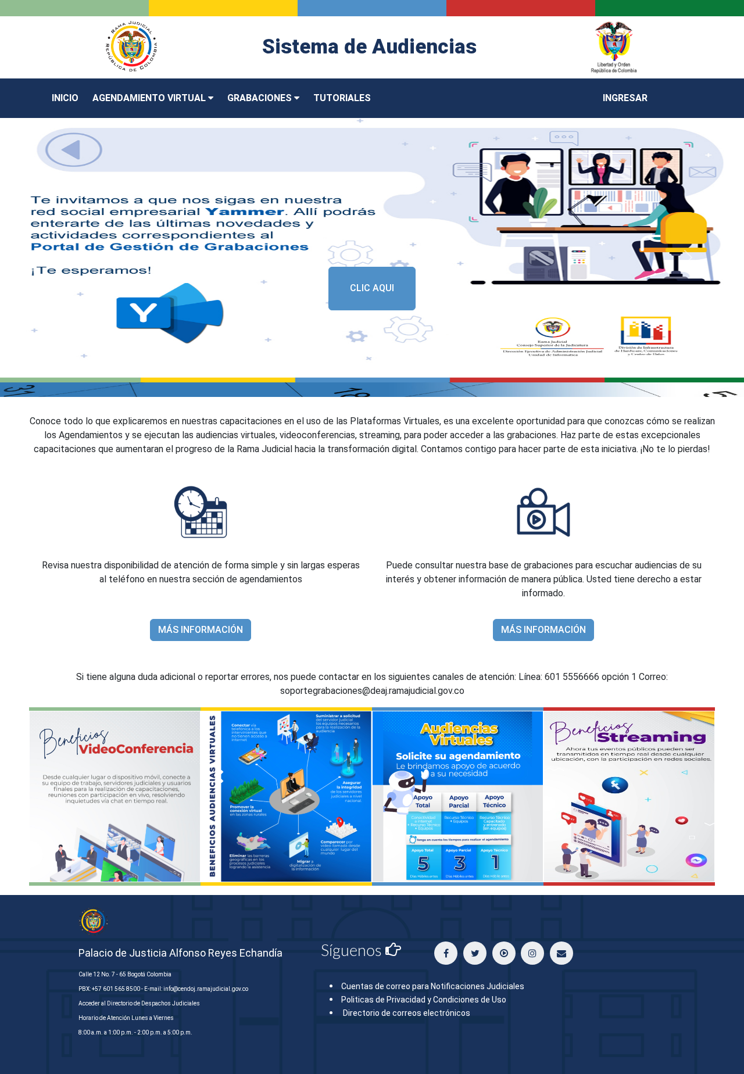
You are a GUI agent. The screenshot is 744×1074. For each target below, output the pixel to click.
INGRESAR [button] (625, 97)
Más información (200, 629)
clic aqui (372, 287)
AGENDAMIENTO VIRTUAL (150, 97)
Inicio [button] (65, 97)
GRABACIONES (260, 97)
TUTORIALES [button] (342, 97)
